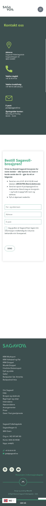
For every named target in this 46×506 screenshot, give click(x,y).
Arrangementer (9, 407)
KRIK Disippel (8, 362)
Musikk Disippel (9, 365)
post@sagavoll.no (13, 108)
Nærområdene (9, 404)
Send (9, 248)
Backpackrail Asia (10, 379)
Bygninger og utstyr (11, 399)
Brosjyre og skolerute (11, 396)
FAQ (4, 393)
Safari (5, 374)
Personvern (20, 475)
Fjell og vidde (8, 371)
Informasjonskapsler (34, 475)
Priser (5, 410)
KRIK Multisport (9, 356)
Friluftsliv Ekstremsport (12, 368)
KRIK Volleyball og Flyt (11, 359)
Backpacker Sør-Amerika (13, 377)
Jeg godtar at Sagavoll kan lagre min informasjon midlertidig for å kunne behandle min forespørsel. (22, 231)
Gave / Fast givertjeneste (13, 413)
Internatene (7, 401)
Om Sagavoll (8, 390)
